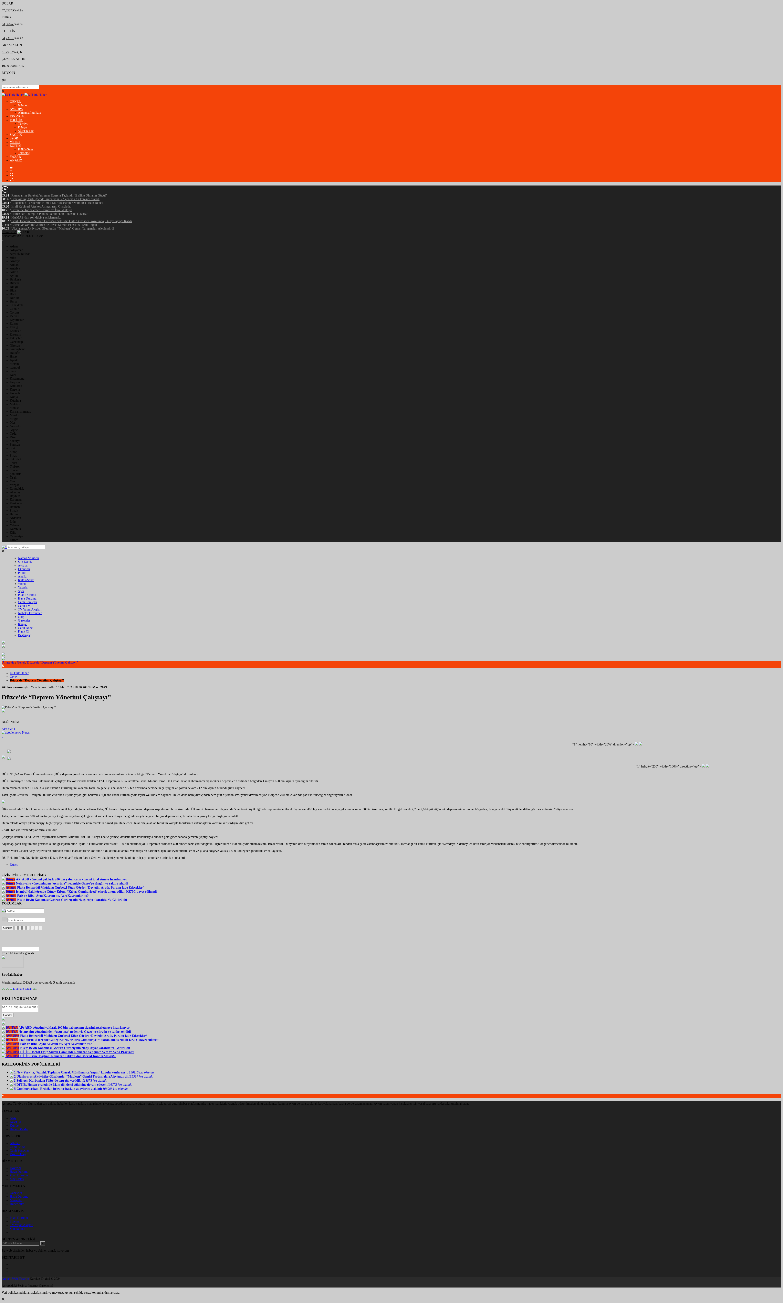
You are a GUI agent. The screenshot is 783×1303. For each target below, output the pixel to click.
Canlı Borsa (25, 627)
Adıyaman (16, 250)
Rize (13, 437)
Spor (21, 591)
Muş (12, 422)
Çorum (14, 312)
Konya (14, 397)
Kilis (13, 532)
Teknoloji (24, 153)
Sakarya (15, 441)
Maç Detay (17, 1179)
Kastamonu (17, 378)
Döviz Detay (18, 1154)
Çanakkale (16, 305)
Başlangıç (24, 635)
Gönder (7, 927)
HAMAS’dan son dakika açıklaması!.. (36, 217)
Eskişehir (16, 338)
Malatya (15, 404)
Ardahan (15, 518)
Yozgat (14, 485)
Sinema (14, 1221)
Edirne (14, 323)
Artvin (14, 272)
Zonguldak (17, 488)
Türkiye (23, 123)
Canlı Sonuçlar (27, 602)
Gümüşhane (17, 349)
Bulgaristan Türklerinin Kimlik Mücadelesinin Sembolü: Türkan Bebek (57, 202)
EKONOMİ (17, 116)
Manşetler (16, 1200)
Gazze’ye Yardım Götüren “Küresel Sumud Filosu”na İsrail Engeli (54, 224)
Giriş (21, 616)
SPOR (14, 138)
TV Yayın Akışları (29, 609)
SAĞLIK (16, 134)
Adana (14, 246)
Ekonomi (24, 569)
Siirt (12, 448)
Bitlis (13, 290)
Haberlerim (17, 1204)
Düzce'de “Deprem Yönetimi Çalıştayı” (52, 662)
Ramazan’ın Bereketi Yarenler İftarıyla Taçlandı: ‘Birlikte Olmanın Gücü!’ (59, 195)
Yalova (14, 525)
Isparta (14, 360)
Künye (22, 624)
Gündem (23, 105)
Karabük (15, 529)
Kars (13, 375)
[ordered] (28, 928)
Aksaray (15, 492)
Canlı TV (24, 605)
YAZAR (15, 156)
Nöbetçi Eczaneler (30, 613)
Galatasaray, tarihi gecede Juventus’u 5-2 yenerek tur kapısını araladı (55, 199)
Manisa (14, 408)
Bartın (14, 514)
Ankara (14, 264)
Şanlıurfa (15, 474)
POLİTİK (16, 120)
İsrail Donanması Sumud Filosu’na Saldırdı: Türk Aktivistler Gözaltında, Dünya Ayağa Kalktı (71, 221)
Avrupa (23, 565)
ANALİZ (16, 160)
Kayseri (15, 382)
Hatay (14, 356)
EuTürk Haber (19, 673)
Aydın (14, 275)
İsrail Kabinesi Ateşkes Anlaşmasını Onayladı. (41, 206)
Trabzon (15, 466)
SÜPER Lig (26, 131)
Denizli (14, 316)
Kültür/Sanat (26, 149)
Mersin (14, 364)
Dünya (22, 127)
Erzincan (15, 330)
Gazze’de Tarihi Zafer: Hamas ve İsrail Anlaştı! (41, 210)
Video (22, 583)
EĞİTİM (15, 145)
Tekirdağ (15, 459)
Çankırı (14, 308)
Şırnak (14, 510)
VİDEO (15, 142)
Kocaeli (15, 393)
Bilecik (14, 283)
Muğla (14, 419)
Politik (22, 572)
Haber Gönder (19, 1129)
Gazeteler (24, 620)
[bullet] (32, 928)
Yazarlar (23, 587)
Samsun (15, 444)
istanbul (15, 367)
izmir (13, 371)
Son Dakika (25, 561)
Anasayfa (8, 662)
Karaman (16, 499)
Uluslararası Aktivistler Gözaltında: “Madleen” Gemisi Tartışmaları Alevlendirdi (62, 228)
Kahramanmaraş (20, 411)
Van (12, 481)
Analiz (22, 576)
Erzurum (15, 334)
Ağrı (13, 257)
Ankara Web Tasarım (15, 1278)
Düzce (14, 540)
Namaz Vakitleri (28, 558)
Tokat (13, 463)
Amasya (15, 261)
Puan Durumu (27, 594)
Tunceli (14, 470)
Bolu (13, 294)
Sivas (13, 455)
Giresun (15, 345)
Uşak (13, 477)
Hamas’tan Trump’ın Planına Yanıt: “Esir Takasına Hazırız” (49, 213)
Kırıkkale (16, 503)
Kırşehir (15, 389)
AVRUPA (16, 109)
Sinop (13, 452)
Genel (21, 662)
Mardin (14, 415)
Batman (15, 507)
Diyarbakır (17, 319)
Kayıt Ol (23, 631)
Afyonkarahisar (20, 253)
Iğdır (13, 521)
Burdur (14, 297)
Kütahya (15, 400)
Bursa (13, 301)
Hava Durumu (27, 598)
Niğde (14, 430)
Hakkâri (15, 352)
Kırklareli (16, 386)
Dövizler (15, 1168)
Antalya (15, 268)
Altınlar (15, 1143)
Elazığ (14, 327)
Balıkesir (15, 279)
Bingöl (14, 286)
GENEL (15, 101)
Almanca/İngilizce (29, 112)
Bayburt (15, 496)
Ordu (13, 433)
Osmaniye (16, 536)
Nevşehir (15, 426)
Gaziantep (16, 341)
